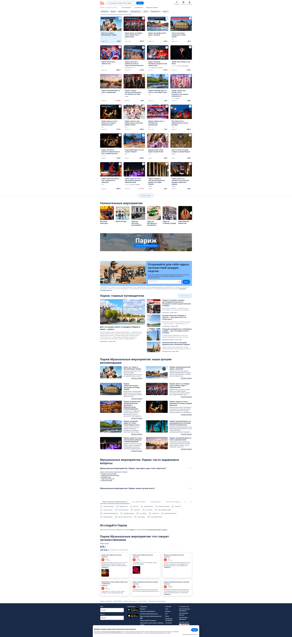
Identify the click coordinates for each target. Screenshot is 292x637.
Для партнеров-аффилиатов (183, 618)
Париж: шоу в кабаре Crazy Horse (111, 555)
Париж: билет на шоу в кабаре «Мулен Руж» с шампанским (114, 582)
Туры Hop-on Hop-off (107, 479)
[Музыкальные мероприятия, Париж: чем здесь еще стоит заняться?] (190, 468)
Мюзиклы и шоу (106, 477)
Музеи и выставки (106, 480)
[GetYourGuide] (102, 3)
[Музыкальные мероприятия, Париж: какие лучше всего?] (190, 488)
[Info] (130, 14)
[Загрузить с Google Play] (133, 610)
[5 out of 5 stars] (114, 557)
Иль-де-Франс (118, 601)
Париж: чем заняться (130, 601)
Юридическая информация (147, 611)
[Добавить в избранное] (120, 18)
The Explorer (168, 623)
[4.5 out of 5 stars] (104, 550)
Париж (132, 530)
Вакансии (167, 611)
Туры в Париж (142, 601)
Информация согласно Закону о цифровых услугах (151, 623)
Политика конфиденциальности (149, 613)
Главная (102, 601)
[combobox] (121, 3)
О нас (166, 609)
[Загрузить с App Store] (133, 616)
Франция (109, 601)
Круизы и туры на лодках (108, 474)
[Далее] (191, 213)
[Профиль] (189, 2)
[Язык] (183, 2)
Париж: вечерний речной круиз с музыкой (145, 582)
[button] (111, 30)
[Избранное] (177, 2)
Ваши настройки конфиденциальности (151, 616)
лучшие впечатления (154, 530)
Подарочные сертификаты (169, 619)
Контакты (142, 609)
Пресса (167, 616)
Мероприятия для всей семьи (110, 475)
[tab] (115, 502)
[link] (111, 30)
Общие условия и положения (148, 620)
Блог (166, 613)
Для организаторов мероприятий (184, 609)
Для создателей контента (183, 614)
